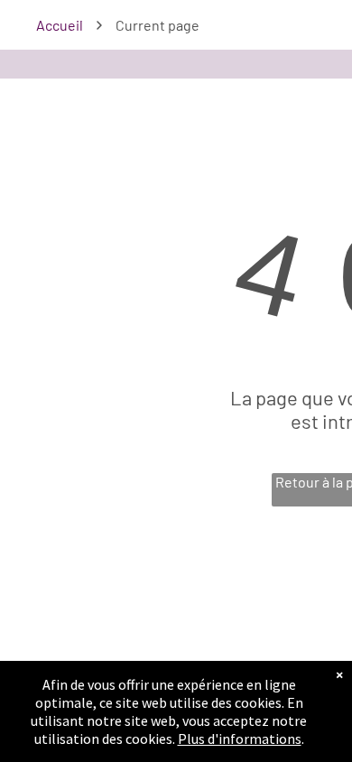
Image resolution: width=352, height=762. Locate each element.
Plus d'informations (239, 738)
